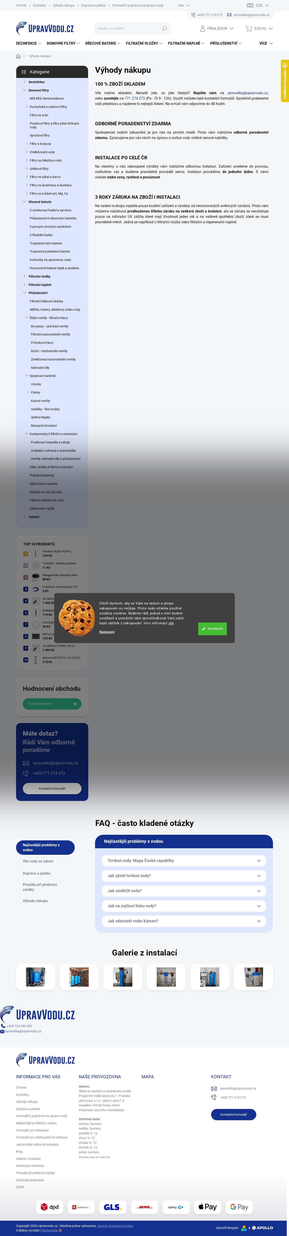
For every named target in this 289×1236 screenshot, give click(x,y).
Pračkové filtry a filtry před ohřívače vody (54, 125)
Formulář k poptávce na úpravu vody (137, 5)
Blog (19, 1151)
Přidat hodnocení (39, 703)
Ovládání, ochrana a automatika (53, 450)
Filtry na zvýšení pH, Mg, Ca (49, 193)
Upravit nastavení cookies (115, 1226)
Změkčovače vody (42, 152)
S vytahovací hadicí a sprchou (50, 210)
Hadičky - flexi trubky (45, 409)
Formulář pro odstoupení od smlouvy (42, 1137)
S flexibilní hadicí (41, 235)
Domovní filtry (39, 90)
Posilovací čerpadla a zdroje (50, 442)
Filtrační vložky (39, 276)
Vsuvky (36, 384)
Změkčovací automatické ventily (53, 359)
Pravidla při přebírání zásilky (35, 1173)
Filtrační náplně (40, 285)
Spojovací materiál (43, 376)
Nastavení (106, 632)
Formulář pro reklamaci (32, 1130)
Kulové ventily (40, 401)
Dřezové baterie (40, 202)
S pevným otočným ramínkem (50, 226)
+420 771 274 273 (49, 773)
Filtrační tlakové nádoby (46, 301)
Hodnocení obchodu (30, 1166)
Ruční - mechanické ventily (49, 351)
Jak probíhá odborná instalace (37, 1144)
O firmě (21, 5)
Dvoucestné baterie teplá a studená (54, 268)
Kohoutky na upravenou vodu (50, 260)
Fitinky (35, 392)
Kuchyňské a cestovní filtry (48, 107)
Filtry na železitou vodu (46, 160)
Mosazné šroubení (44, 425)
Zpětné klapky (40, 417)
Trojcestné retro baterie (46, 243)
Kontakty (39, 5)
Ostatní (34, 517)
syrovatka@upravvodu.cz (55, 763)
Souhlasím (215, 628)
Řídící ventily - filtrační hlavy (49, 318)
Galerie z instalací (28, 1159)
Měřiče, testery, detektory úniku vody (55, 309)
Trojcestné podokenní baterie (50, 251)
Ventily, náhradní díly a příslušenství (55, 459)
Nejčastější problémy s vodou (36, 1123)
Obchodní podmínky (30, 1180)
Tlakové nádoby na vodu (47, 500)
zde (171, 623)
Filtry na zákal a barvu (45, 177)
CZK (259, 5)
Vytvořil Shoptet (227, 1228)
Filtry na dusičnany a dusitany (51, 185)
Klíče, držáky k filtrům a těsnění (51, 467)
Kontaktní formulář (52, 788)
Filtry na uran (39, 115)
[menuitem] (29, 43)
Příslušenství (38, 293)
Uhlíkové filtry (39, 169)
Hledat (164, 28)
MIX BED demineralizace (47, 98)
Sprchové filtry (40, 135)
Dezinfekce (37, 82)
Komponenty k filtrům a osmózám (53, 434)
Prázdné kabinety (42, 475)
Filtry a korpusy (40, 144)
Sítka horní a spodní (43, 484)
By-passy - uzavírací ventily (49, 326)
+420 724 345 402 (19, 1026)
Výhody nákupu (64, 5)
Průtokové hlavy (42, 342)
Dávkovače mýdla (42, 508)
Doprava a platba (93, 5)
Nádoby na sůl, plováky (46, 492)
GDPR (20, 1187)
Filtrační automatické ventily (50, 334)
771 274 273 (135, 98)
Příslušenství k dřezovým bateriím (53, 218)
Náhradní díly (40, 367)
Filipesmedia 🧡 (51, 1230)
